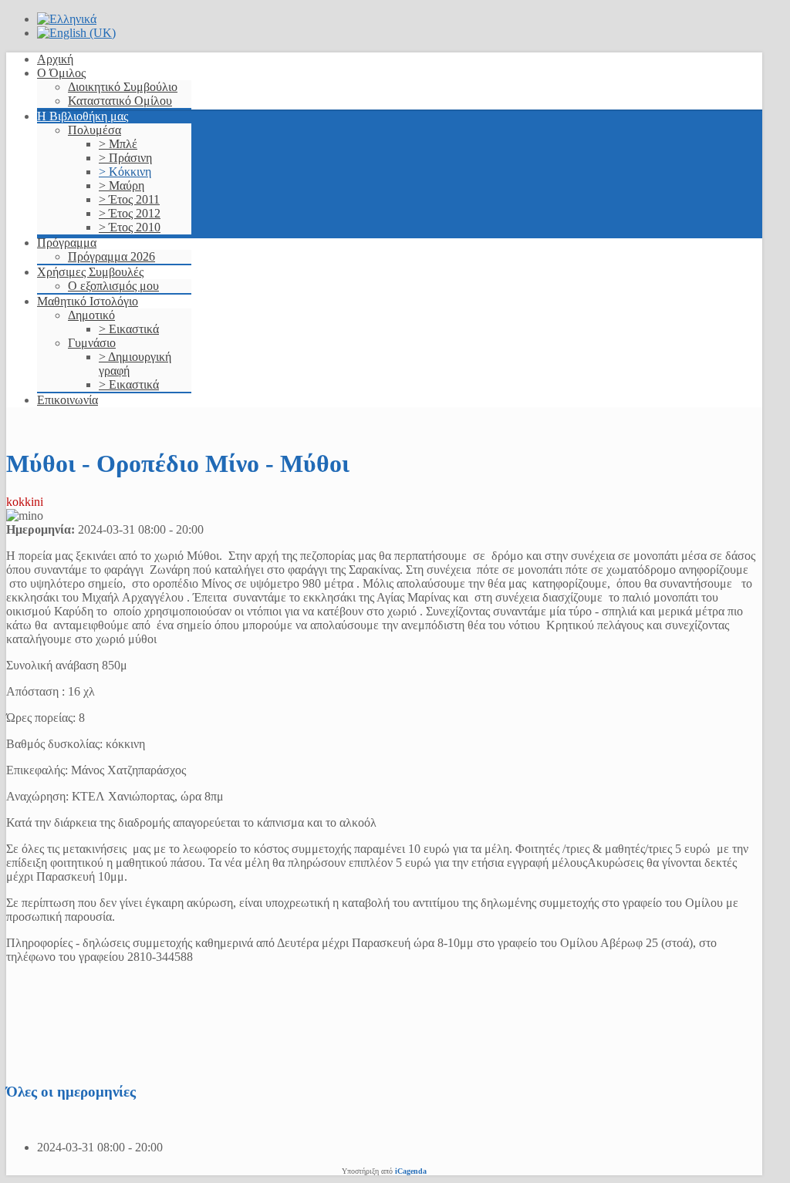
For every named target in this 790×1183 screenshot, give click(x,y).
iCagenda (411, 1171)
